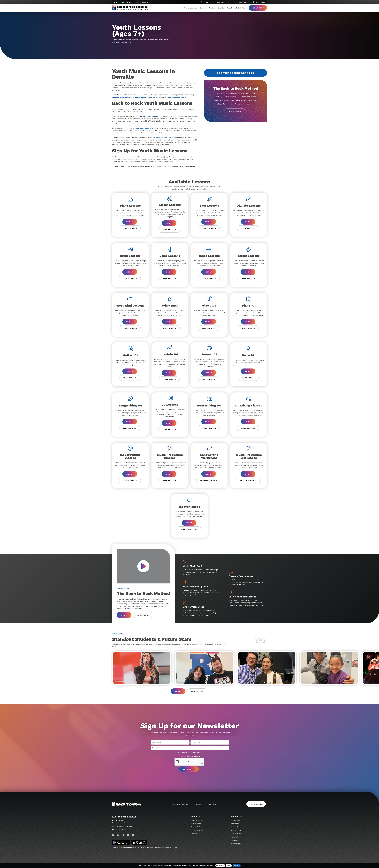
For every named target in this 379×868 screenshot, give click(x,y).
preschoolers (125, 97)
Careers (194, 834)
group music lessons (143, 128)
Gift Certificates (236, 830)
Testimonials (235, 823)
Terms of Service (165, 847)
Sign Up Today (257, 8)
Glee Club (167, 138)
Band (158, 138)
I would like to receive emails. (190, 752)
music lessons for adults (176, 97)
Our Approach (235, 111)
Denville (195, 817)
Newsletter (232, 2)
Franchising (220, 2)
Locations (234, 840)
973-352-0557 (259, 2)
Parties (212, 8)
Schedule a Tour (197, 830)
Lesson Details (130, 228)
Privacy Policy (153, 847)
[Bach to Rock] (130, 8)
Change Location (142, 2)
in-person (189, 121)
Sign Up (129, 222)
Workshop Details (208, 480)
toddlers (115, 97)
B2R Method (235, 820)
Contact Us (243, 2)
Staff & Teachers (197, 820)
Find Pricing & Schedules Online (235, 73)
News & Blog (235, 827)
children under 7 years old (144, 97)
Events (221, 8)
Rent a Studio (235, 834)
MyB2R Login (209, 2)
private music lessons (149, 116)
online (114, 123)
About (229, 8)
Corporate (236, 817)
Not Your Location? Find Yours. (122, 826)
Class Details (169, 328)
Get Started (256, 804)
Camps (203, 8)
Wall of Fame (241, 8)
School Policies (197, 827)
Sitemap (175, 847)
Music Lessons (190, 8)
